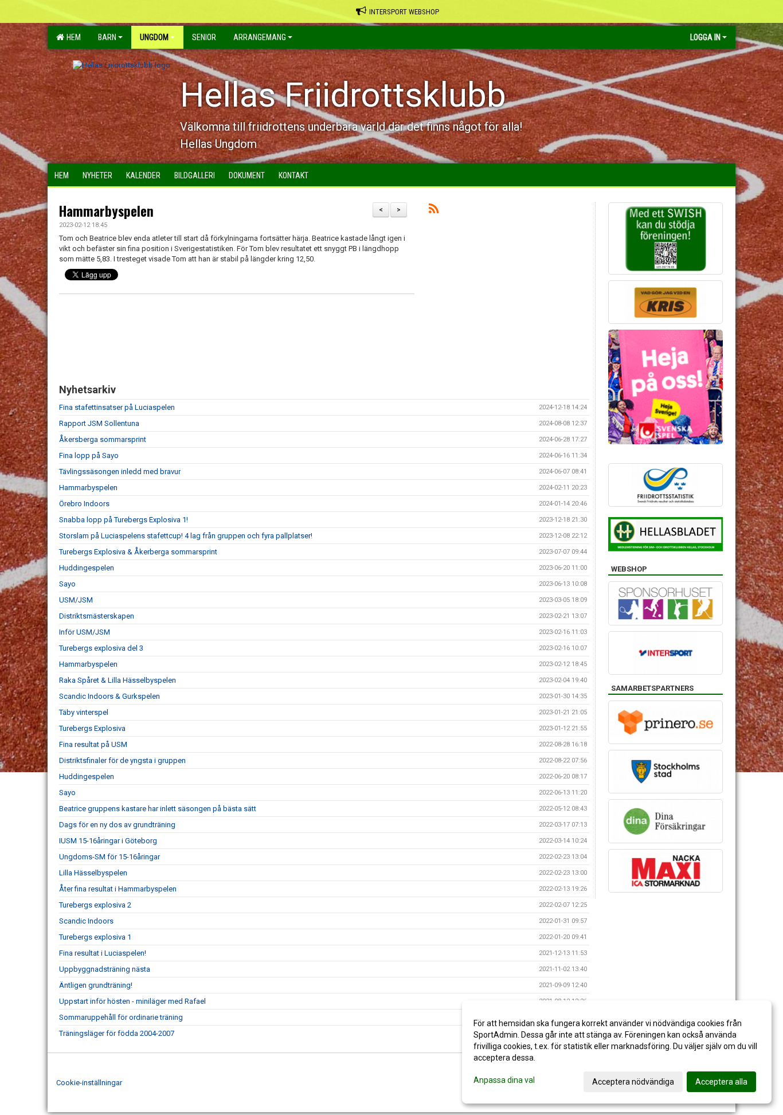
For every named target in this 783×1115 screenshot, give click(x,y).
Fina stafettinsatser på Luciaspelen (117, 407)
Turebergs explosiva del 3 (101, 648)
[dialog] (617, 1052)
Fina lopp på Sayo (89, 455)
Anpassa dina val (504, 1080)
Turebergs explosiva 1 (95, 937)
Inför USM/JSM (84, 632)
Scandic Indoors (86, 921)
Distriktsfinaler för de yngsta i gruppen (122, 760)
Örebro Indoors (84, 503)
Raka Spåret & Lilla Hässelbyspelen (117, 680)
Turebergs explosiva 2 (95, 905)
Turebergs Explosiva (92, 728)
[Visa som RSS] (434, 210)
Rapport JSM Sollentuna (99, 423)
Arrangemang (259, 37)
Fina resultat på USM (93, 744)
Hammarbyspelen (106, 211)
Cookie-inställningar (89, 1082)
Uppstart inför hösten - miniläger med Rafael (132, 1001)
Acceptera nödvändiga (633, 1081)
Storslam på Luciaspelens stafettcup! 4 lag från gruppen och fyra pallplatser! (185, 535)
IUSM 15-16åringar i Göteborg (108, 840)
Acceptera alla (721, 1081)
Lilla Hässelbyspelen (93, 872)
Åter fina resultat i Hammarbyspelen (118, 889)
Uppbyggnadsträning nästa (104, 969)
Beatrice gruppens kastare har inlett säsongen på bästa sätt (157, 808)
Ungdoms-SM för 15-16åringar (109, 856)
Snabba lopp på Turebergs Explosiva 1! (123, 519)
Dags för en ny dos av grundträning (117, 824)
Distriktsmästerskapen (96, 616)
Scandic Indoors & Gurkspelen (109, 696)
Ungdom (154, 37)
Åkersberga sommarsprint (102, 439)
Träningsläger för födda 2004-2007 (116, 1033)
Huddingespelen (86, 568)
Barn (107, 37)
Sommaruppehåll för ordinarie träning (121, 1017)
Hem (72, 37)
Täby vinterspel (83, 712)
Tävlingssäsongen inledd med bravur (120, 471)
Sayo (67, 584)
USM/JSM (76, 600)
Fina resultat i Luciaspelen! (102, 953)
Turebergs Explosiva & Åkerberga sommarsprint (138, 551)
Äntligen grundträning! (95, 985)
